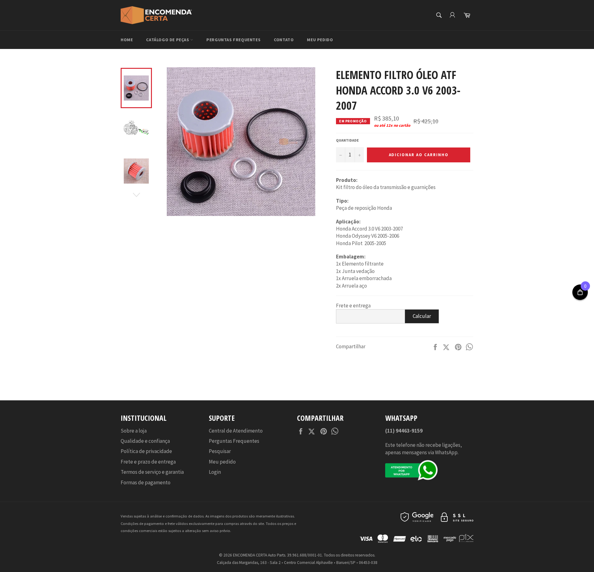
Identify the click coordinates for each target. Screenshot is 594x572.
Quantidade (347, 140)
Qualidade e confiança (145, 441)
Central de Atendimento (236, 430)
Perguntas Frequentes (233, 39)
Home (127, 39)
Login (215, 472)
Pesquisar (220, 451)
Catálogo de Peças (168, 39)
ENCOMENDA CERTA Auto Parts (259, 555)
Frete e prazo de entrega (148, 461)
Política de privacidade (146, 451)
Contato (284, 39)
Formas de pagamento (145, 482)
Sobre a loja (134, 430)
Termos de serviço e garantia (152, 472)
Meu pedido (320, 39)
